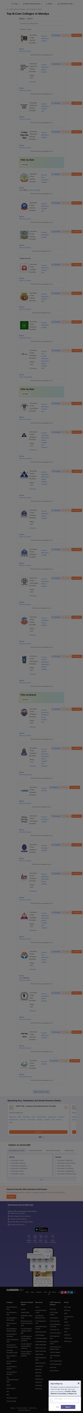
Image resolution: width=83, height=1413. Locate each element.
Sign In (68, 1407)
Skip (57, 1407)
